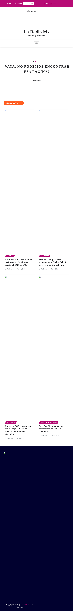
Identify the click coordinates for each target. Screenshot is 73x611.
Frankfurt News (25, 605)
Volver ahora (37, 80)
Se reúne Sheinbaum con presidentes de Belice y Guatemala (51, 429)
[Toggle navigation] (36, 43)
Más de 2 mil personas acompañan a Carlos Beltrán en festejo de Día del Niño (53, 262)
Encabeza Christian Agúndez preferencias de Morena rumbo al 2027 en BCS (19, 262)
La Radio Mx (37, 31)
